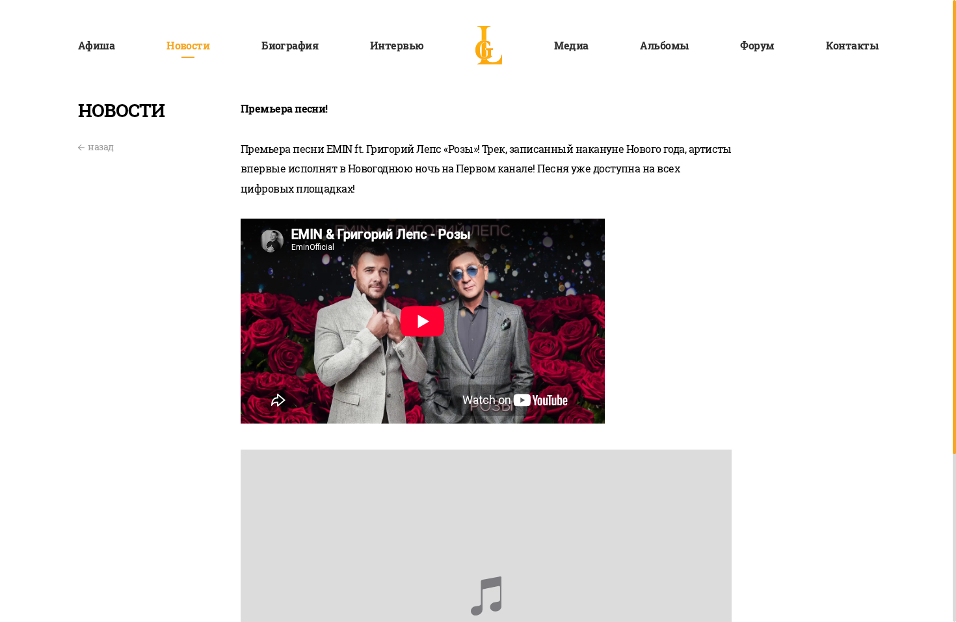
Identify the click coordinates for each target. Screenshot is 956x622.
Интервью (397, 45)
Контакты (852, 45)
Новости (187, 45)
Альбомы (664, 45)
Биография (289, 45)
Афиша (96, 45)
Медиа (571, 45)
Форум (757, 45)
